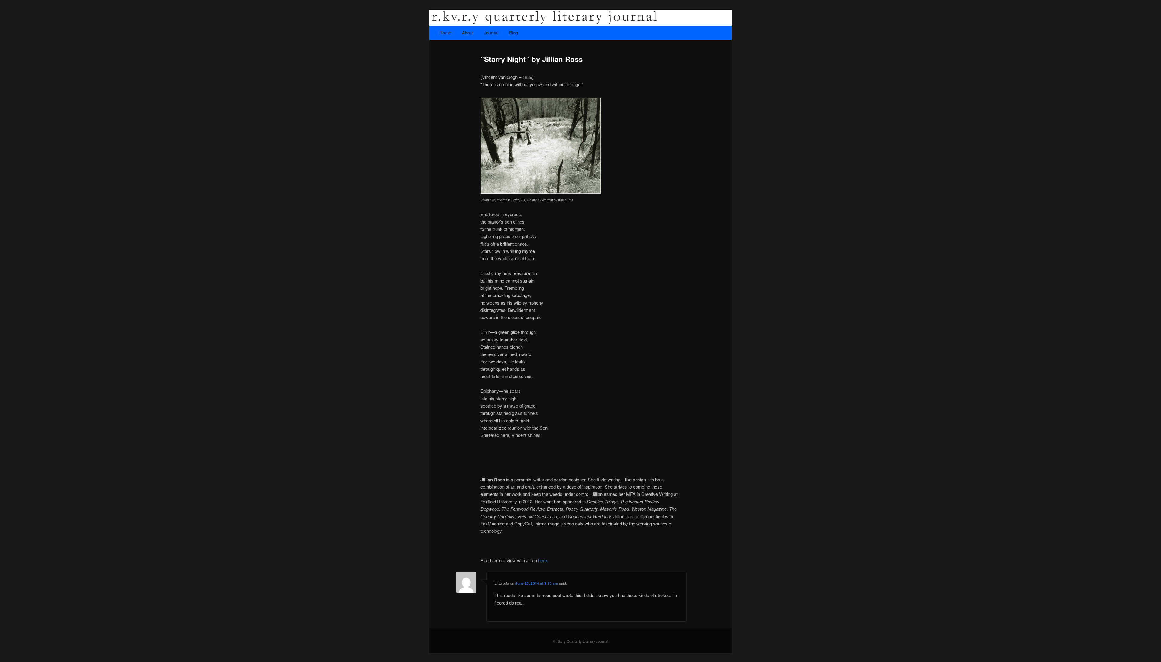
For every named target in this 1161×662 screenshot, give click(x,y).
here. (543, 560)
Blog (513, 32)
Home (445, 32)
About (467, 32)
